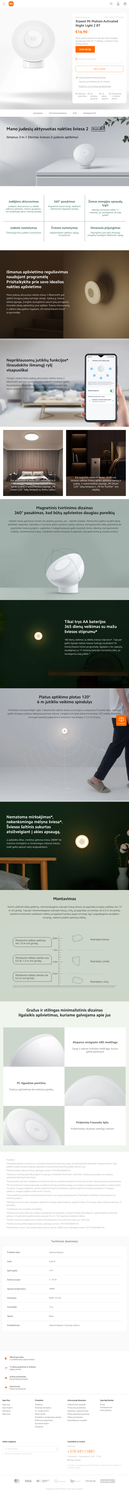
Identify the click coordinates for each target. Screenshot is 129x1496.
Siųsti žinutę (75, 1460)
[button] (3, 3)
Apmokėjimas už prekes (77, 1420)
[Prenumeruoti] (56, 1449)
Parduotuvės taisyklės (76, 1405)
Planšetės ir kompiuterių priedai (48, 1417)
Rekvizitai (6, 1414)
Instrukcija (85, 49)
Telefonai (39, 1405)
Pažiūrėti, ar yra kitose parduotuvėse (95, 86)
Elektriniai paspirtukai (44, 1420)
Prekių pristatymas (75, 1417)
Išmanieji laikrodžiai (43, 1408)
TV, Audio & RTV (42, 1411)
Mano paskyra (106, 1410)
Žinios (102, 1405)
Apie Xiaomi (7, 1408)
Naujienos (39, 1427)
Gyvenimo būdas (42, 1423)
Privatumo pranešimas (76, 1408)
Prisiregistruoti (106, 1407)
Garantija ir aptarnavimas (77, 1411)
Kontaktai (6, 1411)
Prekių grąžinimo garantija (78, 1414)
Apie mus (6, 1405)
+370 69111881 (81, 1451)
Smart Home (40, 1414)
